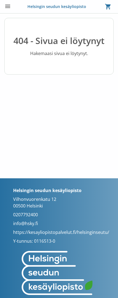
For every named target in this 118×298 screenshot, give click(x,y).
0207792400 (25, 215)
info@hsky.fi (25, 223)
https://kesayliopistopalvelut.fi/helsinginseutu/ (61, 232)
